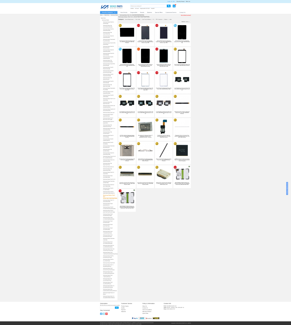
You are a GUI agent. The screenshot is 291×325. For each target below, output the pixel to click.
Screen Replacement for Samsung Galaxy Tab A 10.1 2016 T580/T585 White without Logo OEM (164, 41)
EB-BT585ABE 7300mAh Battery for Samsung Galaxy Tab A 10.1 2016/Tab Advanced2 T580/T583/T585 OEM (127, 207)
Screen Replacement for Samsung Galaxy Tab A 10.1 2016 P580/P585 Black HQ (127, 65)
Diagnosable (133, 12)
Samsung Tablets (114, 15)
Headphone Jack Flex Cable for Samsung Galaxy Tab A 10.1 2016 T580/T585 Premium (163, 136)
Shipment (123, 311)
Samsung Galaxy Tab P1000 (109, 262)
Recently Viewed (181, 1)
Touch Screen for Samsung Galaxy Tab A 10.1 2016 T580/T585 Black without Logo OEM (127, 89)
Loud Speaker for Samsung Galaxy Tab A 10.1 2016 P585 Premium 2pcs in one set (163, 112)
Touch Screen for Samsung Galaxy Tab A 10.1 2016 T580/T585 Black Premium (182, 65)
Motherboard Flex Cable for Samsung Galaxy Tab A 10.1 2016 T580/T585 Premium (182, 112)
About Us (144, 306)
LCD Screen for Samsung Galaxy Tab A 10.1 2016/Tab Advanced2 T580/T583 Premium (127, 41)
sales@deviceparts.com (171, 306)
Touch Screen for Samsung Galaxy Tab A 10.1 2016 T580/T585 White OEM (163, 88)
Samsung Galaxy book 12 (108, 166)
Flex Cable (137, 19)
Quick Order (145, 313)
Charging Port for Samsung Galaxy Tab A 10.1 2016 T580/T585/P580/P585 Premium (127, 160)
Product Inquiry (125, 306)
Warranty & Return (146, 311)
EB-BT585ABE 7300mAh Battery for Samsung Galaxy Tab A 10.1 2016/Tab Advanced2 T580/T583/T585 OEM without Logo (182, 184)
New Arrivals (123, 12)
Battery (165, 19)
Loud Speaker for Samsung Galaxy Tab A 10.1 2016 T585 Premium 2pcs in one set (127, 112)
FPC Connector (159, 19)
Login (168, 1)
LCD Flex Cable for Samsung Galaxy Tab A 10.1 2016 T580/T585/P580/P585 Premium (127, 136)
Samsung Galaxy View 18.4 (108, 112)
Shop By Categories (107, 12)
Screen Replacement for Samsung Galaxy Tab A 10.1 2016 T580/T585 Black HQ (182, 41)
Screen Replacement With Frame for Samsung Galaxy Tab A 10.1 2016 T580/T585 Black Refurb (145, 65)
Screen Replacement (129, 19)
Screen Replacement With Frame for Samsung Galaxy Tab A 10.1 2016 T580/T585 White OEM (164, 65)
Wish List (188, 1)
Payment (123, 309)
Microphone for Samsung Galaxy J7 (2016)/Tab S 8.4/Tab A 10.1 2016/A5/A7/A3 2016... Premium (145, 136)
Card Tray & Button (146, 19)
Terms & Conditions (147, 309)
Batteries (149, 12)
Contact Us (182, 12)
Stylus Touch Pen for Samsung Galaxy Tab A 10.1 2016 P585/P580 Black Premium (163, 160)
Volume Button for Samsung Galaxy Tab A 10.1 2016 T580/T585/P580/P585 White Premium (145, 160)
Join (173, 1)
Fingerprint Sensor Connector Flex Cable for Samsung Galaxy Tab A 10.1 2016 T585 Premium (182, 136)
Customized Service (171, 12)
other (170, 19)
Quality (123, 307)
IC (153, 19)
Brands (142, 12)
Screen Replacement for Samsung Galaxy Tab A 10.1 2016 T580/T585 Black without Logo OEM (145, 41)
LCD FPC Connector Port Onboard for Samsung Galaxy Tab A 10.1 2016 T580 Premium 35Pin (127, 183)
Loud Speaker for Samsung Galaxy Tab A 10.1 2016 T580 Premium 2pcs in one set (182, 89)
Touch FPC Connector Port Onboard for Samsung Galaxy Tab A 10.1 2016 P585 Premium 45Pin (145, 183)
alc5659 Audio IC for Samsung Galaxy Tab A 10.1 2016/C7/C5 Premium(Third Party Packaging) (182, 160)
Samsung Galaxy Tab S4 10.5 (109, 179)
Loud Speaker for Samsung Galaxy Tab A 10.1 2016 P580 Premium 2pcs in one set (145, 112)
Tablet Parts (106, 15)
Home (101, 15)
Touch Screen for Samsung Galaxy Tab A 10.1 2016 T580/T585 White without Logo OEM (145, 89)
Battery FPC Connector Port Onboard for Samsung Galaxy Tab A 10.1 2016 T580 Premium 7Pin (163, 183)
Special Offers (159, 12)
